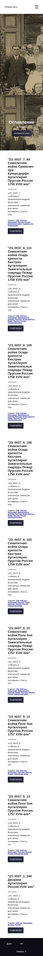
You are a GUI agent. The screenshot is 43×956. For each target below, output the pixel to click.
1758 (17, 316)
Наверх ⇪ (22, 951)
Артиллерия (12, 222)
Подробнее (16, 231)
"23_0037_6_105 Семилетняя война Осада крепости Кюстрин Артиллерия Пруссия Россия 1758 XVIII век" (20, 552)
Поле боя (24, 692)
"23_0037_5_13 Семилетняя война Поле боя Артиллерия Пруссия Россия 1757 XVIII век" (20, 805)
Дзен (9, 943)
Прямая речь (11, 7)
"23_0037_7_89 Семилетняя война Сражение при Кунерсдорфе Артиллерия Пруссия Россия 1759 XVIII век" (20, 172)
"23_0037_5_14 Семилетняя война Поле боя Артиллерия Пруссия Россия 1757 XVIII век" (20, 725)
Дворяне (11, 925)
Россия (27, 222)
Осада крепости (28, 319)
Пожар (10, 321)
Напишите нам (21, 133)
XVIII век (23, 220)
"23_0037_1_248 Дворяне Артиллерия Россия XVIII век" (21, 882)
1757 (17, 689)
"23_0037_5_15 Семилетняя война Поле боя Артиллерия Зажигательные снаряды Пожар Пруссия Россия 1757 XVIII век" (20, 641)
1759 (17, 220)
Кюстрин (18, 319)
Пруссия (21, 222)
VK (21, 943)
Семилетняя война (15, 224)
